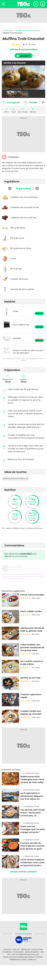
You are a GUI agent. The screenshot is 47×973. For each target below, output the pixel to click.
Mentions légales (32, 952)
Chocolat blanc (7, 30)
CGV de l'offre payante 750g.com (25, 954)
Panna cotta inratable (32, 594)
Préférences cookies (18, 960)
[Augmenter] (37, 188)
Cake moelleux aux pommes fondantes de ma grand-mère (32, 647)
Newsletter (25, 949)
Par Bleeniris (13, 157)
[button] (31, 102)
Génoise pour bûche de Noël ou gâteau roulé (32, 629)
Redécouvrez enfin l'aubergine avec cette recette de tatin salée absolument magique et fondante (32, 779)
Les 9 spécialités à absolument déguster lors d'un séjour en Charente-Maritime (31, 796)
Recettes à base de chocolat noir (28, 30)
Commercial (7, 952)
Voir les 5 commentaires (23, 49)
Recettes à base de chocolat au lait (15, 478)
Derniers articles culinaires (23, 871)
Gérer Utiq (32, 960)
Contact (16, 949)
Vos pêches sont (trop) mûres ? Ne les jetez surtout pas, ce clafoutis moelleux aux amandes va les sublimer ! (32, 812)
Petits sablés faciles (31, 611)
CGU (42, 952)
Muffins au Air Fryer (30, 677)
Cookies (39, 957)
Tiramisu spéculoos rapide (30, 696)
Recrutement (18, 952)
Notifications (37, 949)
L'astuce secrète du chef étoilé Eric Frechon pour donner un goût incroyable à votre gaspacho (32, 846)
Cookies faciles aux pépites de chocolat (30, 712)
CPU (8, 954)
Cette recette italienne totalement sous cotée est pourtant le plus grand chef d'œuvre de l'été (32, 862)
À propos (7, 949)
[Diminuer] (10, 188)
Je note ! (25, 55)
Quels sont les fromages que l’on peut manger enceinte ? (32, 829)
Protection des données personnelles (18, 957)
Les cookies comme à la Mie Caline (31, 663)
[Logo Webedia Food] (23, 939)
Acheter (39, 313)
